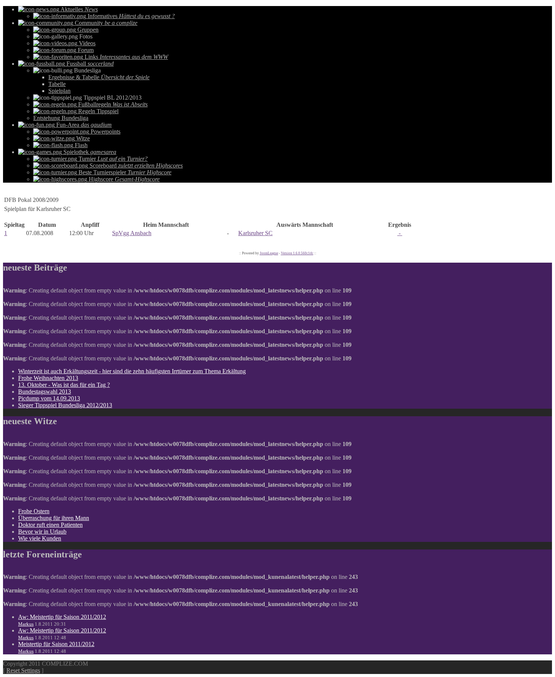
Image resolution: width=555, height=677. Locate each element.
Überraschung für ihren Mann (53, 518)
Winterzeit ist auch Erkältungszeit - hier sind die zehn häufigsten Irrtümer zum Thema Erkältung (132, 371)
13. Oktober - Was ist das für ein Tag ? (64, 385)
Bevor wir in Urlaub (42, 531)
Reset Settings (23, 670)
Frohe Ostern (33, 511)
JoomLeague (269, 253)
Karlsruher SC (255, 233)
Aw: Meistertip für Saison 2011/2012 (62, 617)
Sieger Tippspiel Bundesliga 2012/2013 (65, 405)
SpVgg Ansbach (131, 233)
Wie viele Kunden (39, 538)
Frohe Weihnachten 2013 (48, 378)
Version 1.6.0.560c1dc (297, 253)
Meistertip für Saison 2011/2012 (56, 644)
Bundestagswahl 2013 (44, 391)
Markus (26, 624)
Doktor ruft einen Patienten (50, 525)
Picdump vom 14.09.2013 (49, 398)
